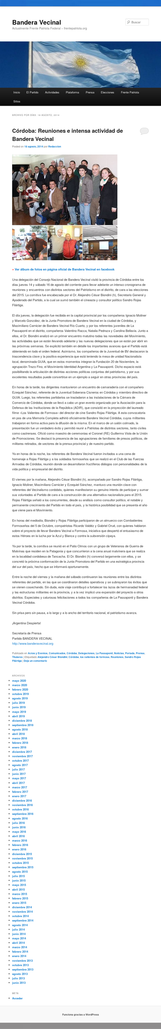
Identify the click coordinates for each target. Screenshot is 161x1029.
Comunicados (57, 653)
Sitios (16, 101)
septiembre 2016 (22, 814)
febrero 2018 (20, 743)
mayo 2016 (19, 832)
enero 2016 (19, 849)
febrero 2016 (20, 845)
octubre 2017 (20, 760)
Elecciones (107, 92)
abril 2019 (18, 716)
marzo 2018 (19, 738)
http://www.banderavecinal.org (32, 643)
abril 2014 (18, 943)
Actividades (52, 92)
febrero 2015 (20, 898)
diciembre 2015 (22, 854)
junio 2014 (19, 934)
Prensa (90, 92)
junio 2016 (19, 827)
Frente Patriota (130, 92)
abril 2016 (18, 836)
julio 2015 (18, 876)
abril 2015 (18, 889)
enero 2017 (19, 796)
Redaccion (54, 146)
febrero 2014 (20, 951)
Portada (130, 653)
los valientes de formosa (94, 657)
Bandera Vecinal (36, 22)
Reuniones (117, 657)
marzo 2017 (19, 787)
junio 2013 (19, 983)
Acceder (17, 998)
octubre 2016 (20, 809)
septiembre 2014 (22, 920)
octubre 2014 (20, 916)
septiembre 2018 (22, 725)
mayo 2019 (19, 712)
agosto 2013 (20, 974)
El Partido (32, 92)
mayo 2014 (19, 938)
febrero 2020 (20, 689)
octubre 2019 (20, 694)
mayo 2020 (19, 681)
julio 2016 (18, 823)
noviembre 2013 (22, 961)
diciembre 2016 (22, 800)
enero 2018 (19, 747)
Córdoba (72, 653)
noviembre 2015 (22, 858)
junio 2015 (19, 880)
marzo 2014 (19, 947)
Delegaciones (86, 653)
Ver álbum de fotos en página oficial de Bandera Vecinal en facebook (64, 269)
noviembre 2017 (22, 756)
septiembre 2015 (22, 867)
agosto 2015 (20, 872)
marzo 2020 (19, 685)
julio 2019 (18, 703)
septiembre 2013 (22, 969)
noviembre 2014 (22, 912)
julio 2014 (18, 929)
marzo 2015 (19, 894)
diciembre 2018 (22, 721)
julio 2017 (18, 769)
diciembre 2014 (22, 907)
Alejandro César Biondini (52, 657)
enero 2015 (19, 903)
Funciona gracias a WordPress (80, 1014)
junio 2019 (19, 707)
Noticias (119, 653)
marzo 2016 (19, 840)
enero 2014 (19, 956)
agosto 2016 (20, 818)
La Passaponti (104, 653)
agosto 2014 (20, 925)
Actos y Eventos (38, 653)
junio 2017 (19, 774)
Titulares (17, 657)
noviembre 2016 (22, 805)
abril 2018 (18, 734)
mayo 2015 (19, 885)
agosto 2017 (20, 765)
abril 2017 (18, 783)
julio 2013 (18, 978)
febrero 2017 (20, 792)
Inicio (16, 92)
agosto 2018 (20, 729)
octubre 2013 (20, 965)
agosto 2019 (20, 698)
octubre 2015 (20, 863)
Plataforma (72, 92)
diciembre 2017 (22, 752)
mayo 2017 (19, 778)
